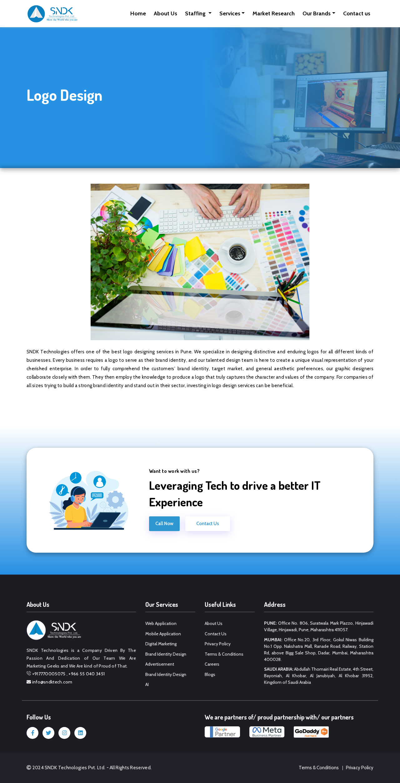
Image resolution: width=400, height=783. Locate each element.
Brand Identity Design (165, 654)
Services (229, 13)
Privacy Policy (218, 644)
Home (138, 13)
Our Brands (316, 13)
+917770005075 (49, 674)
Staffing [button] (196, 13)
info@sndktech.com (52, 682)
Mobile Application (163, 634)
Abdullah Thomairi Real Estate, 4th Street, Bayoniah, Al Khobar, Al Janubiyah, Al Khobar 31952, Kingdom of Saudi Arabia (318, 675)
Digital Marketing (161, 644)
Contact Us (207, 523)
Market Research (273, 13)
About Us (165, 13)
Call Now (164, 523)
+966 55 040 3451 (86, 674)
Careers (212, 664)
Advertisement (159, 664)
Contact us (356, 13)
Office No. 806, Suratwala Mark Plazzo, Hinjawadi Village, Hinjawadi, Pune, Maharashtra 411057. (318, 626)
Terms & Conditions (224, 654)
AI (147, 684)
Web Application (161, 623)
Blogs (210, 674)
